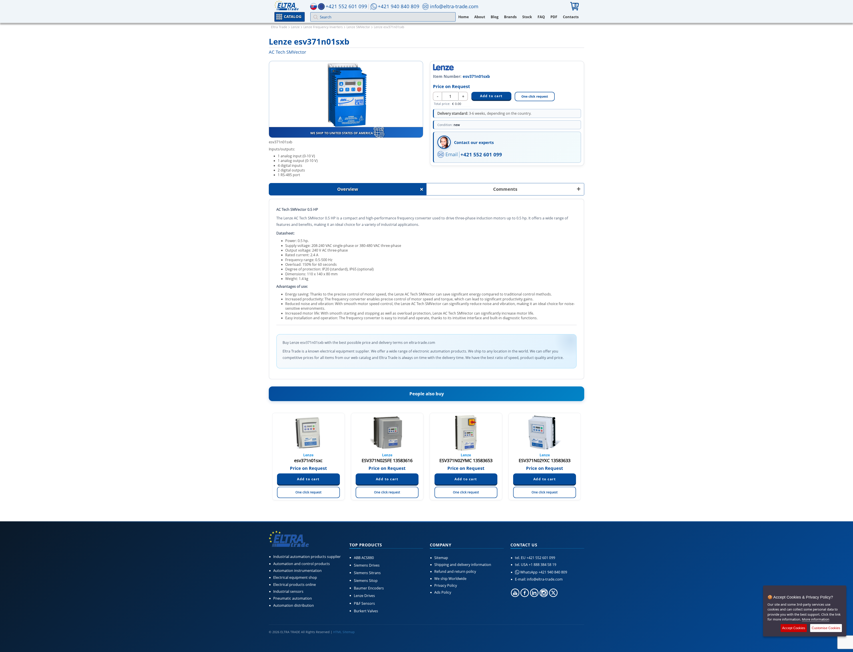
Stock (527, 16)
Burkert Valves (366, 611)
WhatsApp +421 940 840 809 (543, 572)
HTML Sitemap (344, 632)
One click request (534, 96)
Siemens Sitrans (367, 572)
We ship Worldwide (450, 578)
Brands (510, 16)
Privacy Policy (445, 585)
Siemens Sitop (366, 580)
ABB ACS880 (364, 557)
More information (815, 619)
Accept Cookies (793, 628)
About (479, 16)
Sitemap (441, 557)
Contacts (571, 16)
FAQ (541, 16)
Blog (494, 16)
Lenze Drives (364, 595)
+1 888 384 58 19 (542, 564)
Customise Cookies (826, 628)
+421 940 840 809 (398, 6)
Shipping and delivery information (462, 564)
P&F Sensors (364, 603)
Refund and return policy (455, 571)
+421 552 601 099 (481, 154)
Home (463, 16)
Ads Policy (442, 592)
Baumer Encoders (369, 588)
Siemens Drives (367, 565)
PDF (553, 16)
